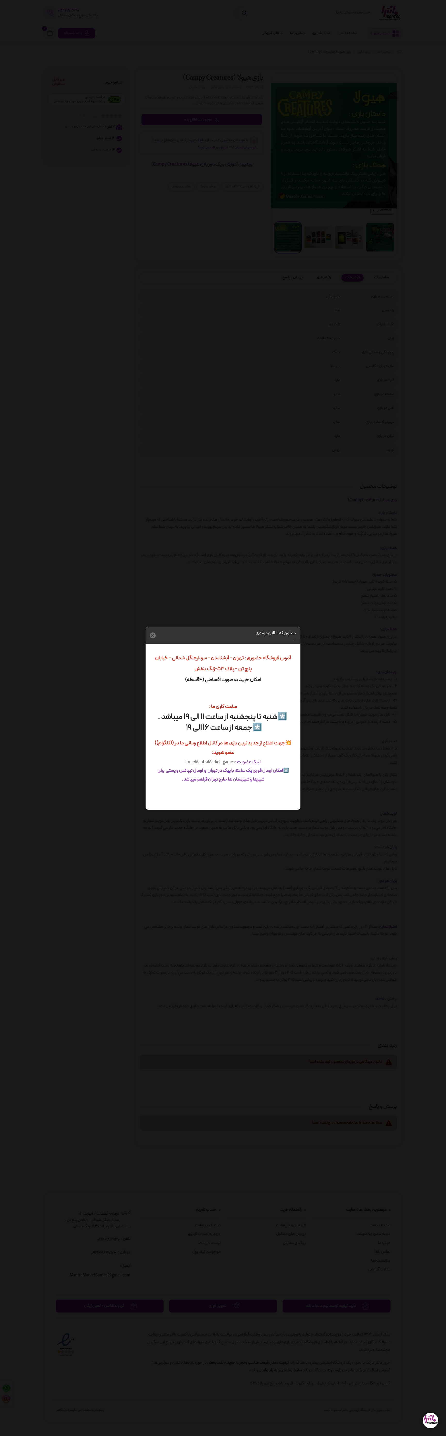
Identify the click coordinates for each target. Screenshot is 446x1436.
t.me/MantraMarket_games (210, 762)
